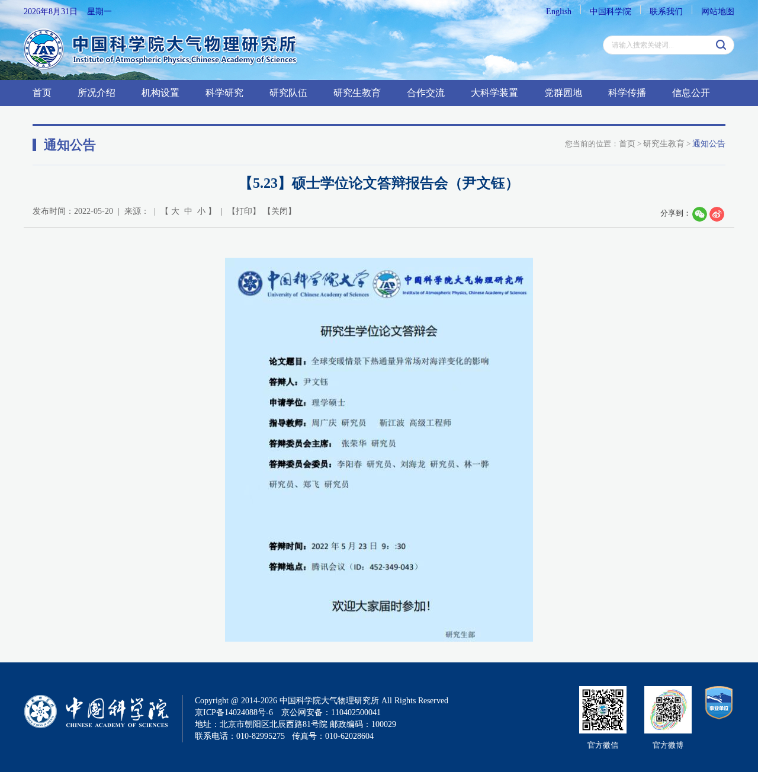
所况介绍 (96, 93)
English (558, 11)
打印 (244, 211)
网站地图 (717, 11)
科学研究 (224, 93)
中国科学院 (610, 11)
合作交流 (426, 93)
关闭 (279, 211)
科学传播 (627, 93)
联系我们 (666, 11)
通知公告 (708, 143)
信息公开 (691, 93)
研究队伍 (288, 93)
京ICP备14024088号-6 (234, 712)
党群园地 (563, 93)
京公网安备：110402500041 (331, 712)
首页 (42, 93)
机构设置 (160, 93)
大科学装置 (494, 93)
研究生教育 (357, 93)
